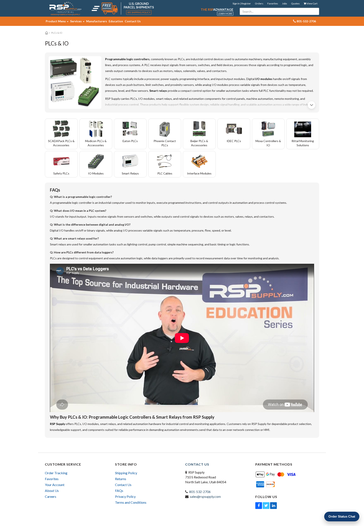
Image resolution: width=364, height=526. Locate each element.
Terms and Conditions (130, 502)
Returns (120, 479)
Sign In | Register (242, 3)
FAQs (119, 491)
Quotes (295, 3)
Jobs (284, 3)
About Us (52, 491)
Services (76, 21)
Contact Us (133, 21)
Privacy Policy (125, 496)
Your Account (54, 485)
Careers (50, 496)
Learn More (225, 13)
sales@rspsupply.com (205, 496)
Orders (259, 3)
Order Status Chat (341, 516)
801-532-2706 (200, 492)
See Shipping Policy (138, 12)
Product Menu (56, 21)
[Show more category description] (311, 105)
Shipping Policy (126, 473)
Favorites (272, 3)
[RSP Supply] (65, 8)
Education (116, 21)
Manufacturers (96, 21)
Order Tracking (56, 473)
